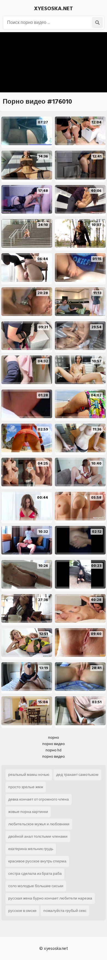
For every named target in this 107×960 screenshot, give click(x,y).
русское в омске (22, 910)
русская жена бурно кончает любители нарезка (50, 898)
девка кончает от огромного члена (38, 799)
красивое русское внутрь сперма (37, 861)
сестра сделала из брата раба (35, 873)
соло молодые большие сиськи (35, 886)
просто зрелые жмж (25, 787)
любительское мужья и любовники (38, 824)
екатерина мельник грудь (30, 849)
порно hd (53, 750)
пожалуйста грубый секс (64, 910)
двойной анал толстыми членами (37, 836)
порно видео (53, 744)
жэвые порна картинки (28, 812)
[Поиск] (97, 22)
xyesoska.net (53, 8)
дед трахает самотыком (77, 774)
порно (53, 737)
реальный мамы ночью (28, 774)
